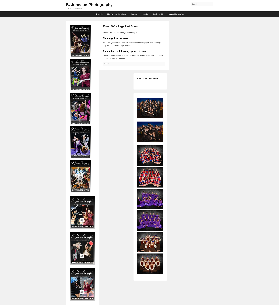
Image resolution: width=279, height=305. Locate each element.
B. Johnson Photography (89, 4)
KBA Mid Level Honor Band (116, 14)
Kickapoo (134, 14)
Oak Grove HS (158, 14)
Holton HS (99, 14)
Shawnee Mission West (176, 14)
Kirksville (145, 14)
